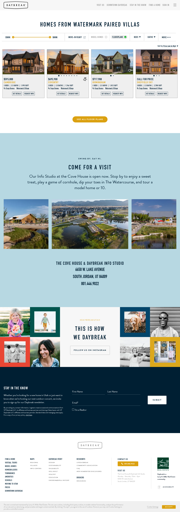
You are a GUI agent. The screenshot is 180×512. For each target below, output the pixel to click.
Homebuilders (11, 470)
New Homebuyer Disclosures (89, 471)
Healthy (52, 474)
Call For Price (145, 79)
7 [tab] (74, 75)
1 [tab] (59, 75)
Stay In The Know (138, 5)
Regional (34, 462)
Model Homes (10, 466)
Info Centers (35, 468)
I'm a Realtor (81, 410)
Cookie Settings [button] (152, 506)
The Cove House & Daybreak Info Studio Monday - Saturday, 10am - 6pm (131, 475)
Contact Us (123, 459)
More (164, 37)
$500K (8, 37)
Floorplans (117, 37)
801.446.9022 (90, 284)
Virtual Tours (11, 463)
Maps (32, 459)
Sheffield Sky (145, 82)
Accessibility (168, 487)
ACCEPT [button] (169, 507)
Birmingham (99, 82)
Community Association (87, 465)
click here (29, 415)
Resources (81, 481)
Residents (81, 459)
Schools (8, 480)
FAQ (78, 468)
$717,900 (97, 79)
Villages (33, 465)
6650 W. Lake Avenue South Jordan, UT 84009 (126, 480)
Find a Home (154, 5)
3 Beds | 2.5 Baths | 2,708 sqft (149, 86)
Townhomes (10, 473)
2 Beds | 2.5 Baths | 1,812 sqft (105, 86)
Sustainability (55, 465)
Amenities (9, 477)
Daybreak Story (55, 459)
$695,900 (53, 79)
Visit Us (100, 5)
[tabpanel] (23, 61)
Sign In (165, 5)
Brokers (80, 478)
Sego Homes (10, 88)
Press (7, 487)
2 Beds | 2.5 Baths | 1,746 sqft (60, 86)
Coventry (53, 82)
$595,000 (8, 79)
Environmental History (59, 480)
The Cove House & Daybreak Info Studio (90, 263)
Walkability (54, 468)
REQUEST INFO (29, 94)
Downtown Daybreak (117, 5)
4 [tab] (66, 75)
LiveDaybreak (82, 462)
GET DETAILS (17, 94)
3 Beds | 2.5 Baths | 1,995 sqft (16, 86)
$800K (55, 37)
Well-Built (53, 471)
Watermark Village (23, 88)
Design (52, 462)
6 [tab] (71, 75)
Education (53, 477)
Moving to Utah (11, 484)
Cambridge (10, 82)
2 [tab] (61, 75)
